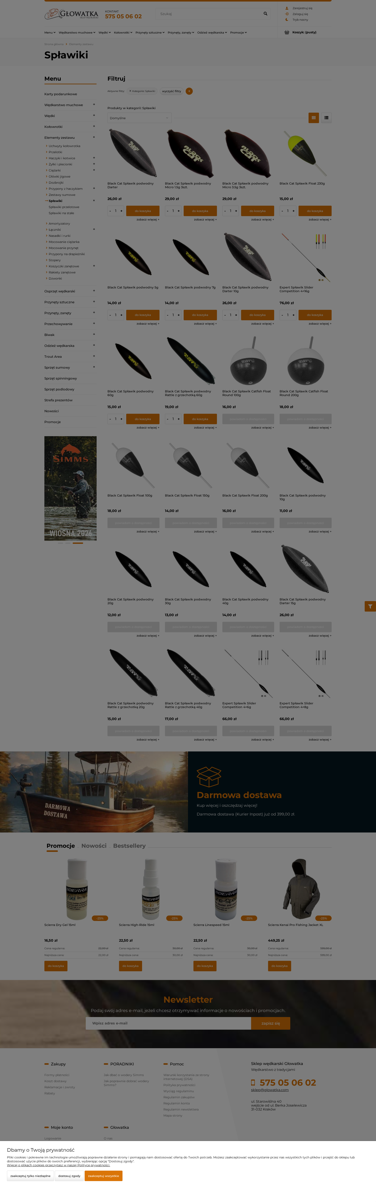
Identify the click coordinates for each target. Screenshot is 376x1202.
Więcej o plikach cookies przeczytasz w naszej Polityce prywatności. (58, 1165)
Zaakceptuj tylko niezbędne (30, 1176)
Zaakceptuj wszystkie (103, 1176)
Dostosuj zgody (69, 1176)
